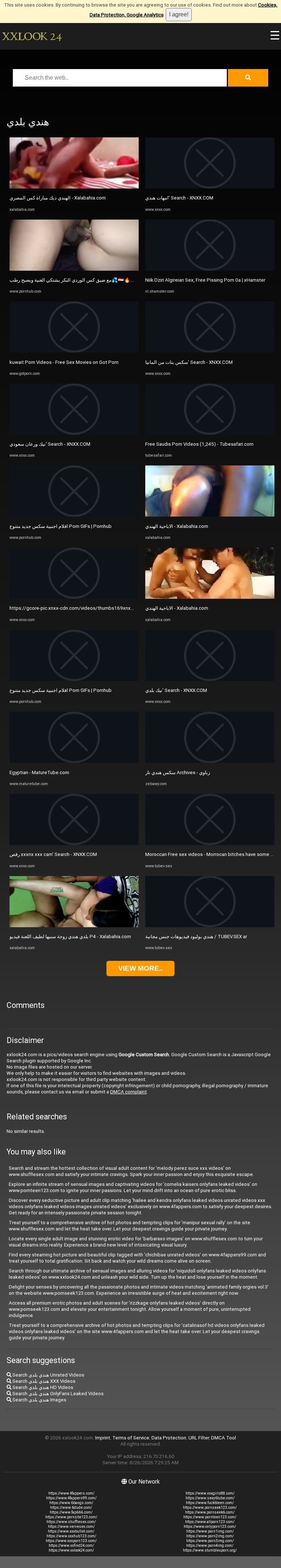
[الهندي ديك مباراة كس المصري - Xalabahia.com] (74, 187)
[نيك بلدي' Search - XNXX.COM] (209, 679)
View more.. (140, 968)
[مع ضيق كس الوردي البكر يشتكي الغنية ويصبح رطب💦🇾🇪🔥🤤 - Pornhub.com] (74, 269)
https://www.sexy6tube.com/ (210, 1498)
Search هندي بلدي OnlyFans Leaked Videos (57, 1393)
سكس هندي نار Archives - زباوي (177, 772)
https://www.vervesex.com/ (71, 1526)
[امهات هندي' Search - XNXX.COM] (209, 187)
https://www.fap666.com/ (71, 1512)
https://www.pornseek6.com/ (210, 1512)
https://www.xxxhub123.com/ (71, 1536)
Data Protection (168, 1438)
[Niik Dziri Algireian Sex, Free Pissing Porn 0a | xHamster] (209, 269)
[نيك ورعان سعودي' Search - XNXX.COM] (74, 433)
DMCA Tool (223, 1438)
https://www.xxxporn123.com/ (71, 1540)
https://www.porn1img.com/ (210, 1531)
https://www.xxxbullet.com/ (71, 1531)
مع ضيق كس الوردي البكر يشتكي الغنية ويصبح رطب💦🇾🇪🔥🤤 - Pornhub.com (89, 280)
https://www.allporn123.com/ (210, 1521)
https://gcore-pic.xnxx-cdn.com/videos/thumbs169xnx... (72, 608)
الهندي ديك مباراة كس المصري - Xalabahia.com (58, 198)
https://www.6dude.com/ (71, 1507)
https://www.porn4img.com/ (209, 1545)
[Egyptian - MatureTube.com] (74, 761)
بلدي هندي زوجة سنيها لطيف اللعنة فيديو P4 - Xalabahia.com (70, 936)
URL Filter (198, 1438)
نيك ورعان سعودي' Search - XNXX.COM (50, 444)
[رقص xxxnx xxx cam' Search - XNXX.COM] (74, 843)
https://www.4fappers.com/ (71, 1493)
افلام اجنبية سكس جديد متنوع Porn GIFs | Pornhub (61, 526)
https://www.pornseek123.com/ (210, 1507)
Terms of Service (130, 1438)
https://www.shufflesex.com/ (71, 1521)
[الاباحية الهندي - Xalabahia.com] (209, 515)
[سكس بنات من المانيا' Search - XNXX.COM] (209, 351)
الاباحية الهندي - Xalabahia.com (176, 526)
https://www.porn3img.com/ (210, 1540)
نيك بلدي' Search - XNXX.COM (176, 690)
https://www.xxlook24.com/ (71, 1550)
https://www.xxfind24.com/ (71, 1545)
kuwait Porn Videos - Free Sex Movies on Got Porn (64, 362)
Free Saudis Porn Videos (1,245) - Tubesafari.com (199, 444)
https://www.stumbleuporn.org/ (210, 1550)
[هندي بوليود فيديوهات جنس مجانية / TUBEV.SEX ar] (209, 925)
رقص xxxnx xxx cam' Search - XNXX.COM (53, 854)
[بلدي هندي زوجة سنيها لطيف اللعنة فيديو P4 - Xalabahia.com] (74, 925)
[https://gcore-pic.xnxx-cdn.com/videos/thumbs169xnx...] (74, 597)
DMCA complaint (128, 1092)
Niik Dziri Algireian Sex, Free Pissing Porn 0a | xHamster (205, 280)
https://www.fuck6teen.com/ (210, 1502)
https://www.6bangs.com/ (71, 1502)
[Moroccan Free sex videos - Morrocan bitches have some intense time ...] (209, 843)
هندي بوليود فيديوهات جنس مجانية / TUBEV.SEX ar (196, 936)
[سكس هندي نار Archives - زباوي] (209, 761)
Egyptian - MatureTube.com (39, 772)
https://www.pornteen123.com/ (209, 1517)
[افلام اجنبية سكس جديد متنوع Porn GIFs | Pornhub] (74, 515)
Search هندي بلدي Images (38, 1400)
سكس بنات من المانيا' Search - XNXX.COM (189, 362)
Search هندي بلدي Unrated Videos (47, 1375)
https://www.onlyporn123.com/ (210, 1526)
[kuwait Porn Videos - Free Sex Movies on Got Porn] (74, 351)
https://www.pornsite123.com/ (71, 1517)
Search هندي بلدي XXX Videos (43, 1381)
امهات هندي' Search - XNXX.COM (179, 198)
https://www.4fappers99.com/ (71, 1498)
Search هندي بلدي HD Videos (42, 1387)
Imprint (102, 1438)
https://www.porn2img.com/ (210, 1536)
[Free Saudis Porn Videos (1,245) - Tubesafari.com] (209, 433)
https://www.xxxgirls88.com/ (210, 1493)
